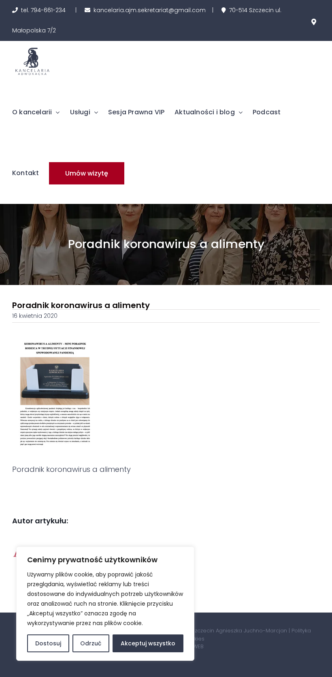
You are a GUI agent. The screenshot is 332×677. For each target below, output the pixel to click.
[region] (105, 603)
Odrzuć (90, 643)
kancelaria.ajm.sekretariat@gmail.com (150, 10)
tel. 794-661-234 (43, 10)
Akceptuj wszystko (148, 643)
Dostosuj (48, 643)
